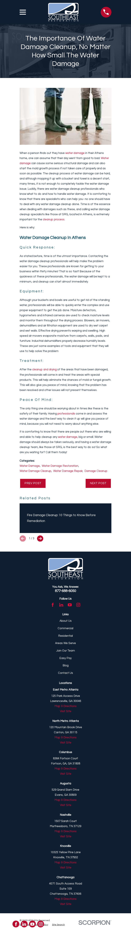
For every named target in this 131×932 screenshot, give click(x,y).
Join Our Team (65, 650)
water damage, (68, 436)
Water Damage (30, 465)
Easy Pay (65, 658)
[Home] (63, 12)
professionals (66, 413)
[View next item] (40, 538)
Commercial (65, 628)
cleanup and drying (44, 369)
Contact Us (65, 673)
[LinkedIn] (61, 605)
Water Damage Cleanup (35, 471)
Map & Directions (65, 706)
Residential (65, 635)
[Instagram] (78, 605)
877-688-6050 (65, 591)
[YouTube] (70, 605)
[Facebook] (53, 605)
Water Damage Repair (67, 471)
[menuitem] (58, 925)
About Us (66, 620)
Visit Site (65, 711)
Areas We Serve (65, 643)
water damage (75, 153)
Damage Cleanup (95, 471)
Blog (66, 665)
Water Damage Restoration (60, 465)
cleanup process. (54, 219)
